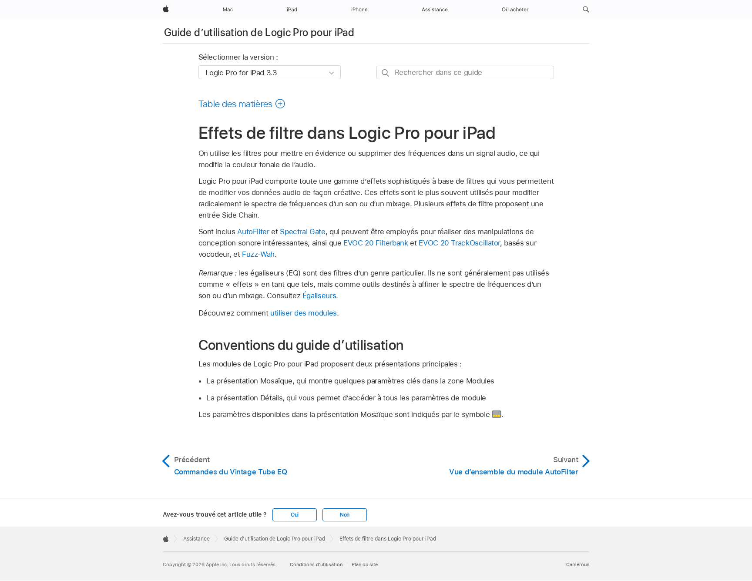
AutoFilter (253, 231)
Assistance (196, 539)
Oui (295, 515)
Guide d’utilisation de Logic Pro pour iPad (259, 32)
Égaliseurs (319, 295)
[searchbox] (465, 72)
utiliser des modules (303, 313)
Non (344, 515)
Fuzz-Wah (258, 254)
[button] (586, 9)
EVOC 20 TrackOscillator (459, 242)
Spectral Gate (302, 231)
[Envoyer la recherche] (385, 72)
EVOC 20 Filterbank (375, 242)
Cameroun (577, 564)
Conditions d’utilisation (316, 564)
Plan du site (365, 564)
